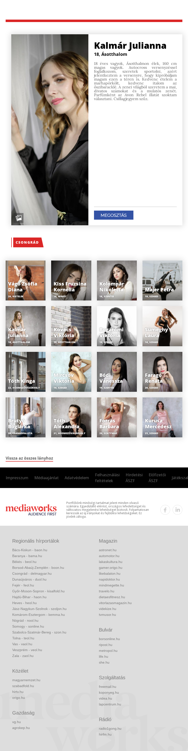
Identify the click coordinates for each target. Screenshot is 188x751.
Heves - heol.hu (24, 603)
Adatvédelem (77, 477)
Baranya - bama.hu (27, 556)
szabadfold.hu (23, 686)
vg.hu (16, 722)
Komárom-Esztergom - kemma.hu (38, 615)
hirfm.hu (105, 734)
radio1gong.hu (110, 728)
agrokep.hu (21, 728)
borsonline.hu (109, 639)
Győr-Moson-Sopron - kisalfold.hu (38, 591)
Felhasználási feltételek (107, 477)
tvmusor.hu (107, 615)
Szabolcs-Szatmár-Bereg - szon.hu (39, 632)
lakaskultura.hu (110, 562)
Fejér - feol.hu (23, 585)
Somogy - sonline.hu (28, 626)
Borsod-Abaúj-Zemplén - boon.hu (38, 568)
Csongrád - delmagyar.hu (32, 573)
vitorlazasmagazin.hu (115, 603)
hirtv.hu (18, 692)
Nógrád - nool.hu (25, 620)
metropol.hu (108, 651)
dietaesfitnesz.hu (112, 597)
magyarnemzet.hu (26, 680)
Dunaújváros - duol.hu (29, 579)
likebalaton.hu (109, 573)
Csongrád (27, 242)
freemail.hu (107, 687)
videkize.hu (107, 609)
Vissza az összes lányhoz (29, 458)
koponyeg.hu (109, 692)
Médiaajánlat (46, 477)
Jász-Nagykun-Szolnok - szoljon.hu (39, 609)
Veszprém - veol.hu (27, 650)
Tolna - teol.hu (23, 638)
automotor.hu (109, 556)
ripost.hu (105, 645)
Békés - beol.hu (24, 562)
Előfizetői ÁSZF (157, 477)
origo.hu (18, 698)
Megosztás (114, 215)
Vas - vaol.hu (22, 644)
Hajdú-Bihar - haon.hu (29, 597)
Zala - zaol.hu (23, 656)
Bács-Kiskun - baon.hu (29, 550)
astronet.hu (108, 550)
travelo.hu (106, 591)
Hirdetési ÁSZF (134, 477)
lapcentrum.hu (110, 704)
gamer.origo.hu (110, 568)
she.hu (104, 662)
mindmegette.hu (111, 585)
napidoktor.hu (109, 579)
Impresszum (17, 477)
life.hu (103, 656)
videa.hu (105, 698)
